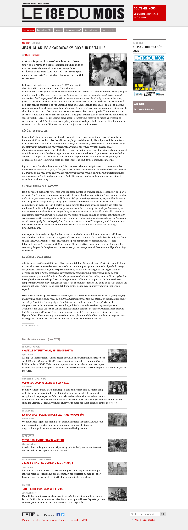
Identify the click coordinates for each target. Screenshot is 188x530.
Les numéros (28, 30)
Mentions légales (31, 520)
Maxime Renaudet (32, 55)
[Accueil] (73, 13)
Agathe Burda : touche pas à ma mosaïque (47, 463)
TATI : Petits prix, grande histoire (42, 488)
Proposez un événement (144, 109)
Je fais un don (140, 17)
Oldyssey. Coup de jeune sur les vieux (45, 382)
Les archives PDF (44, 30)
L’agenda (58, 30)
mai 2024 (26, 43)
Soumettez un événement (55, 520)
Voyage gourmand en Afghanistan (43, 440)
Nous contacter (108, 30)
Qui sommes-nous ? (73, 30)
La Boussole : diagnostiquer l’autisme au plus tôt (53, 414)
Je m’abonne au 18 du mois (146, 14)
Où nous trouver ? (91, 30)
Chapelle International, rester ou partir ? (48, 350)
